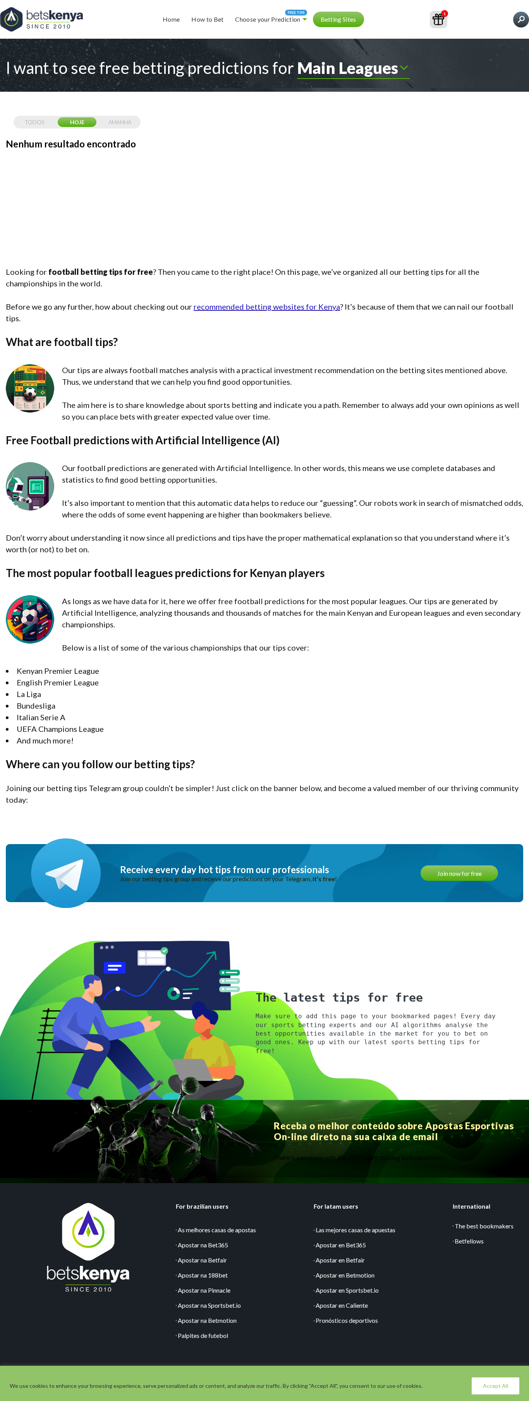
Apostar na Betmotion (207, 1320)
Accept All (495, 1385)
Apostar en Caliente (342, 1305)
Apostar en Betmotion (345, 1275)
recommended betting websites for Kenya (267, 306)
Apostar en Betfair (340, 1260)
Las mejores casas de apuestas (355, 1229)
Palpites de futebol (203, 1335)
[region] (264, 1383)
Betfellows (469, 1241)
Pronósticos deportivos (347, 1320)
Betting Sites (338, 19)
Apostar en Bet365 (341, 1245)
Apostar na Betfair (202, 1260)
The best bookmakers (484, 1226)
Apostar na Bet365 (203, 1245)
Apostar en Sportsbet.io (347, 1290)
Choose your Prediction (267, 19)
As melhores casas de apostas (217, 1229)
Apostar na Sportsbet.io (209, 1305)
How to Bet (207, 19)
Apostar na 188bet (203, 1275)
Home (171, 19)
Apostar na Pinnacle (204, 1290)
